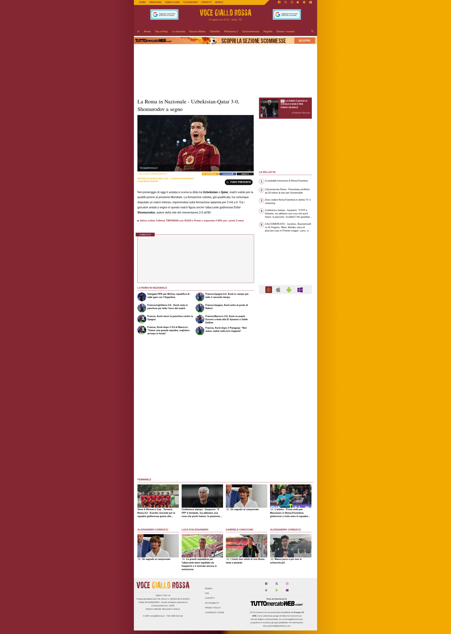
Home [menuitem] (147, 31)
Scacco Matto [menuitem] (197, 31)
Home (142, 2)
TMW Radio (155, 2)
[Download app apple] (298, 2)
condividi (227, 174)
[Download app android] (304, 2)
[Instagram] (292, 2)
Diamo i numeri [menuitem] (286, 31)
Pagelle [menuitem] (268, 31)
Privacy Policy (213, 608)
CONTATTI (206, 2)
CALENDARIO (190, 2)
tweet (244, 174)
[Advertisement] (285, 434)
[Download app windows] (310, 2)
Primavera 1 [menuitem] (231, 31)
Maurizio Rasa (147, 181)
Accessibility (212, 603)
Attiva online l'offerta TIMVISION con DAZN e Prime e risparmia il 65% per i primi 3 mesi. (192, 220)
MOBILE (219, 2)
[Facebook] (279, 2)
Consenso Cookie (214, 612)
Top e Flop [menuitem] (161, 31)
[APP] (269, 289)
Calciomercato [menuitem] (251, 31)
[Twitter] (285, 2)
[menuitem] (138, 31)
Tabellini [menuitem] (215, 31)
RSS (207, 593)
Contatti (210, 598)
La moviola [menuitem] (178, 31)
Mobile (208, 588)
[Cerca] (312, 31)
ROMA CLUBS (172, 2)
